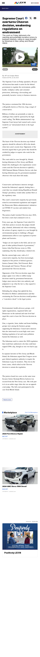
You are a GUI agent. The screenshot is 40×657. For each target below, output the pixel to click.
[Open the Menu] (3, 2)
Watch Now (34, 3)
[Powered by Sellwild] (35, 521)
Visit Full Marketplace (31, 412)
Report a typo (7, 399)
